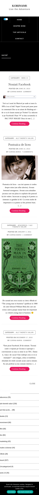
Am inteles (11, 492)
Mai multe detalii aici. (25, 492)
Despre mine (19, 26)
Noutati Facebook (19, 84)
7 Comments (27, 152)
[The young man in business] (19, 267)
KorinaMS (19, 5)
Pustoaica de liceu (19, 144)
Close (32, 384)
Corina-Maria (16, 91)
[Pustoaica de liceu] (19, 167)
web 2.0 (24, 78)
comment (27, 91)
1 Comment (27, 235)
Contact (19, 38)
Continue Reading (18, 124)
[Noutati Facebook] (19, 97)
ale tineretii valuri (25, 138)
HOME (19, 20)
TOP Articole (19, 32)
